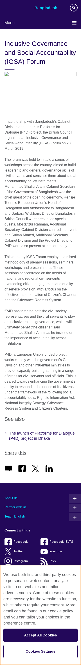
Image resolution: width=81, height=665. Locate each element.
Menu (9, 22)
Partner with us (15, 507)
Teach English (14, 516)
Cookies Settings (41, 651)
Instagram (21, 561)
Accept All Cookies (40, 635)
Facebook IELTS (61, 541)
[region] (40, 615)
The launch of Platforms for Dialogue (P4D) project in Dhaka (42, 436)
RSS (53, 561)
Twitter (18, 551)
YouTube (56, 551)
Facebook (21, 541)
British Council (15, 8)
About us (11, 498)
